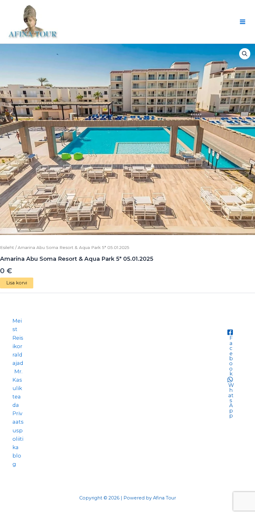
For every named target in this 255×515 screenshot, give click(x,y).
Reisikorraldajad (17, 350)
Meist (17, 325)
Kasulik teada (17, 392)
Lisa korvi (16, 283)
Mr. (18, 371)
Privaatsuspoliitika (18, 430)
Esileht (7, 247)
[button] (244, 53)
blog (16, 460)
